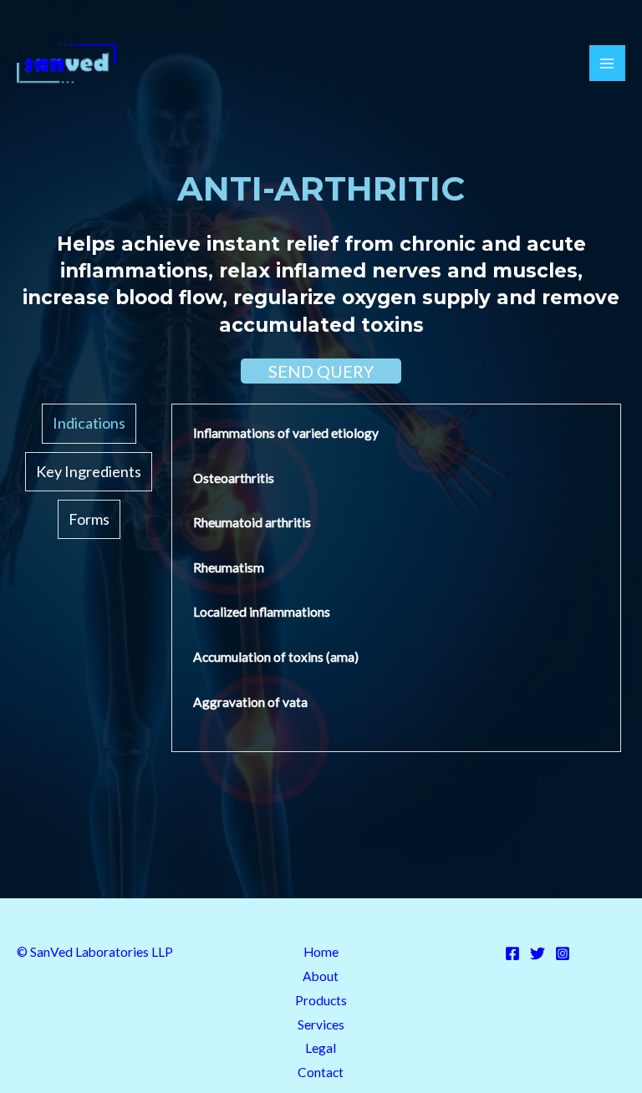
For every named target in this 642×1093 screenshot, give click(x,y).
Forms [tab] (89, 519)
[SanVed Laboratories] (67, 63)
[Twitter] (537, 953)
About (321, 976)
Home (321, 951)
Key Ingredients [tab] (88, 471)
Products (321, 1000)
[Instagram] (562, 953)
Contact (321, 1072)
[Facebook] (512, 953)
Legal (320, 1047)
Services (321, 1024)
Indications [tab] (89, 423)
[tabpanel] (397, 578)
